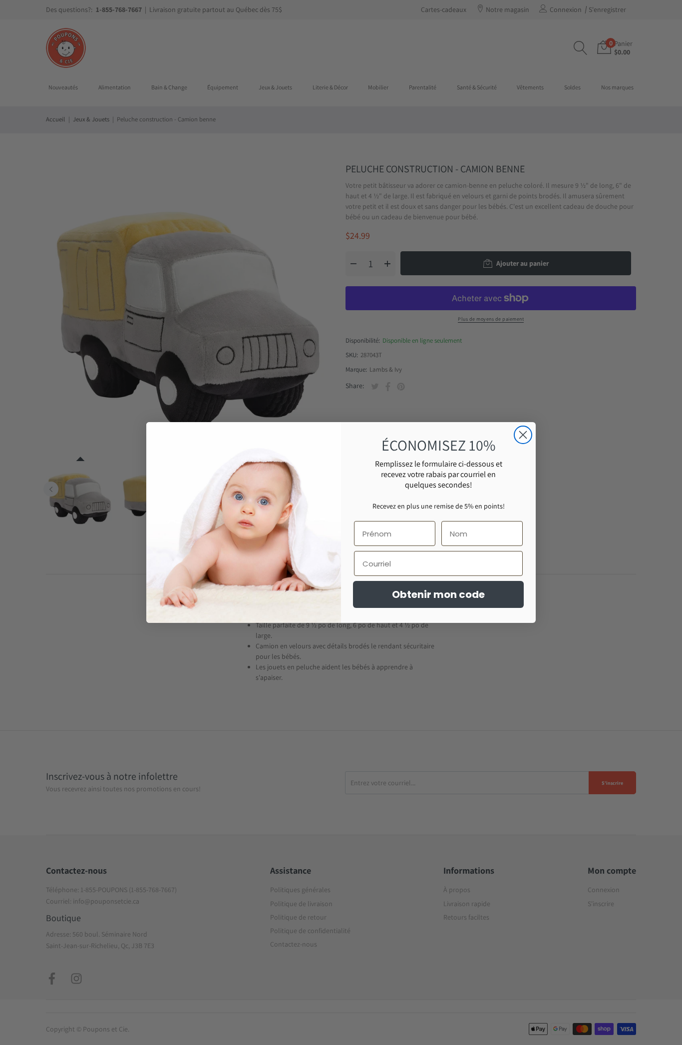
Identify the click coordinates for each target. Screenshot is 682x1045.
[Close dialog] (523, 435)
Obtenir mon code (438, 594)
